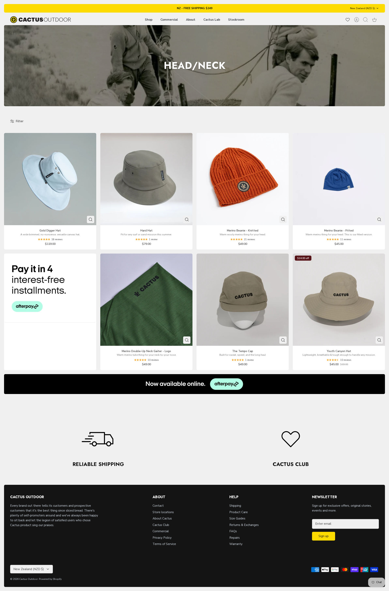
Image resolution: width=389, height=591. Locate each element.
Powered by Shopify (50, 579)
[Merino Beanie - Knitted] (243, 179)
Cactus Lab (211, 20)
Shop (148, 20)
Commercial (169, 20)
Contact (158, 506)
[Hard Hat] (146, 179)
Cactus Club (161, 525)
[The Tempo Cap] (243, 300)
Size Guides (237, 518)
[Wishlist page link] (348, 20)
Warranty (236, 544)
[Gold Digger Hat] (50, 179)
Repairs (234, 538)
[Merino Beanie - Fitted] (339, 179)
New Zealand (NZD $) (362, 8)
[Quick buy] (90, 219)
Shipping (235, 506)
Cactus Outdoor (28, 579)
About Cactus (162, 518)
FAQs (233, 531)
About (190, 20)
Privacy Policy (162, 538)
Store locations (163, 512)
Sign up (323, 536)
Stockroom (236, 20)
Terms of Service (164, 544)
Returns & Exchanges (244, 525)
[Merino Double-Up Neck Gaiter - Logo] (146, 300)
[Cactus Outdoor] (40, 19)
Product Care (238, 512)
